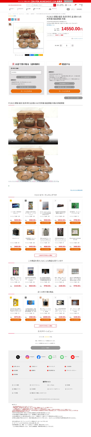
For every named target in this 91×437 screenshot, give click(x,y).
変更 (68, 9)
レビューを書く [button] (45, 348)
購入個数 (57, 45)
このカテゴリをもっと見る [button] (45, 255)
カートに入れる (26, 91)
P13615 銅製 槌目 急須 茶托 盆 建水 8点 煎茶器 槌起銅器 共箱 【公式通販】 (51, 13)
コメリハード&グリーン (54, 388)
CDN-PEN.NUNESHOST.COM (14, 5)
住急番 (68, 384)
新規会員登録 (79, 9)
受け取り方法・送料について (26, 87)
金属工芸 (32, 13)
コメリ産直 (16, 384)
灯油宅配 (33, 388)
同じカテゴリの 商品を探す (77, 190)
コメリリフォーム (35, 384)
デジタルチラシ (20, 9)
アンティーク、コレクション (18, 13)
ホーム (9, 13)
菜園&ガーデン (17, 388)
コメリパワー (70, 388)
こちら (56, 77)
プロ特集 (16, 392)
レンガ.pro (51, 384)
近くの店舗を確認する (26, 77)
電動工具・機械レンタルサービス (39, 392)
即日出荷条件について (64, 83)
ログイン (73, 9)
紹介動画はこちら (51, 25)
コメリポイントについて (78, 38)
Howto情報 (28, 9)
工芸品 (27, 13)
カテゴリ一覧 (11, 9)
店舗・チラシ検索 (36, 9)
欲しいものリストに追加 (73, 98)
